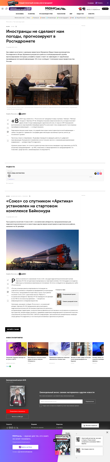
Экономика (20, 13)
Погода (12, 26)
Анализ (43, 17)
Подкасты (10, 167)
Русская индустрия (46, 13)
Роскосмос (25, 196)
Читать (89, 9)
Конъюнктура (52, 17)
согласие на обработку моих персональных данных (64, 405)
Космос (8, 26)
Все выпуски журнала (37, 427)
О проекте (59, 427)
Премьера (91, 17)
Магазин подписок (91, 425)
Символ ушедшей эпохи (70, 301)
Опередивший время (69, 294)
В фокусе (36, 17)
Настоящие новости (88, 449)
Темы (28, 17)
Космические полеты (16, 196)
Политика (31, 13)
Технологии (61, 13)
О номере (91, 3)
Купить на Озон (26, 447)
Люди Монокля (81, 17)
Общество (80, 13)
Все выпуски (9, 183)
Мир (71, 13)
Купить (100, 3)
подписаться (96, 9)
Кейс (72, 17)
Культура (91, 13)
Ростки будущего (63, 17)
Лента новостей (19, 17)
